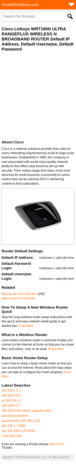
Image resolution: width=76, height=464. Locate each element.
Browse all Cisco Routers (19, 294)
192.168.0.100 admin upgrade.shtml (26, 410)
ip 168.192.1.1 (11, 400)
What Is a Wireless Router (24, 335)
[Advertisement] (38, 96)
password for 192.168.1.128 (21, 420)
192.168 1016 (11, 395)
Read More (26, 325)
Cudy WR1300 (12, 436)
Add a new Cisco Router (18, 298)
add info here (65, 257)
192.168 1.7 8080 (14, 425)
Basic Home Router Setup (25, 358)
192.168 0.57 (11, 405)
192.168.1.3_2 (11, 390)
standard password (15, 415)
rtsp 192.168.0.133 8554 (18, 430)
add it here (56, 444)
